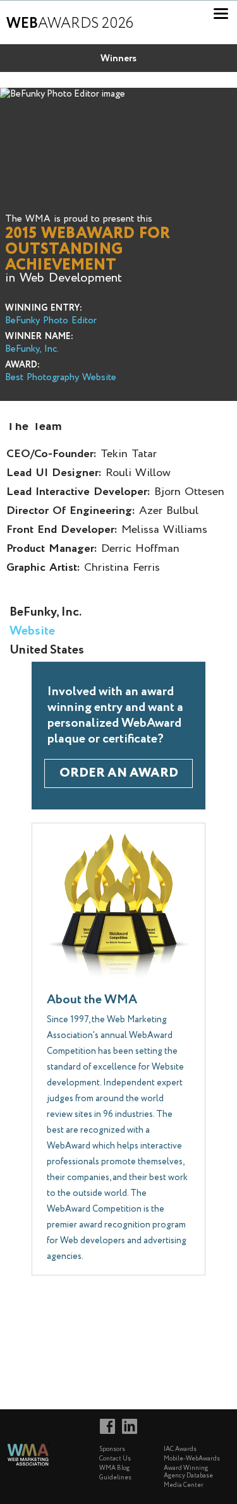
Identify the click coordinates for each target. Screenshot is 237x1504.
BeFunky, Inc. (32, 349)
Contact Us (115, 1459)
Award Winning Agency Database (188, 1472)
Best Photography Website (60, 378)
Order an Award (118, 773)
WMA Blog (114, 1468)
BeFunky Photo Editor (51, 321)
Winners (118, 59)
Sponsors (112, 1449)
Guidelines (115, 1478)
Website (32, 631)
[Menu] (220, 13)
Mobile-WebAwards (192, 1459)
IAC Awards (180, 1449)
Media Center (184, 1485)
